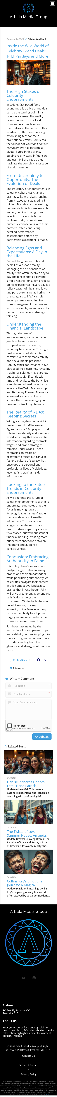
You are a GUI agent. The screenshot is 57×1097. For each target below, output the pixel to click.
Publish (43, 736)
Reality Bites (20, 660)
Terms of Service (28, 1065)
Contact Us (28, 1055)
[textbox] (28, 17)
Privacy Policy (28, 1074)
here (47, 1094)
